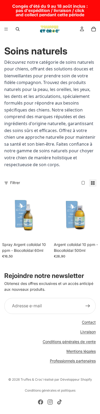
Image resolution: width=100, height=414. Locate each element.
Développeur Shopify (76, 379)
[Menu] (6, 29)
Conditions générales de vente (69, 341)
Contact (89, 322)
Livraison (88, 331)
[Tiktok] (59, 402)
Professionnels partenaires (73, 361)
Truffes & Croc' (32, 379)
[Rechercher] (17, 29)
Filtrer (15, 182)
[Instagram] (50, 402)
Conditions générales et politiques (50, 390)
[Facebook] (40, 402)
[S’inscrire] (87, 306)
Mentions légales (81, 351)
